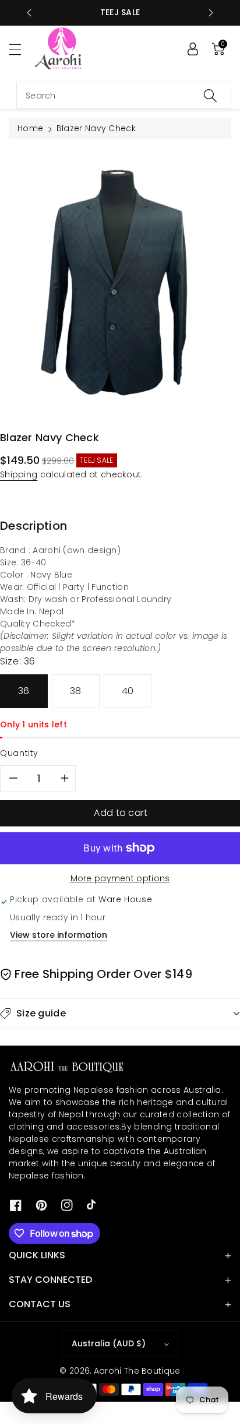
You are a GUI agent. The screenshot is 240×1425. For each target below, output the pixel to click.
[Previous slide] (29, 13)
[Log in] (193, 49)
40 (128, 691)
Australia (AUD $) (109, 1343)
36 (24, 691)
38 (76, 691)
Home (30, 128)
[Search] (210, 95)
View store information (58, 935)
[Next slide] (211, 13)
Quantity (19, 753)
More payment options (120, 878)
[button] (20, 49)
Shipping (18, 474)
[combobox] (124, 95)
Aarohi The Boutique (137, 1371)
